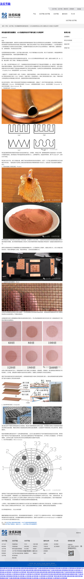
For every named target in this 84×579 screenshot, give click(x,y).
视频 (45, 553)
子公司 (73, 14)
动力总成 (35, 551)
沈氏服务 (46, 544)
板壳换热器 (14, 555)
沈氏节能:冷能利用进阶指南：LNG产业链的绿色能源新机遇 (21, 522)
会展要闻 (66, 36)
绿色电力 (35, 546)
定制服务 (71, 9)
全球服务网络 (47, 548)
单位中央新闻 (68, 40)
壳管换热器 (14, 546)
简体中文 (78, 532)
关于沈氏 (4, 544)
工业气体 (26, 553)
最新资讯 (66, 9)
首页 (3, 26)
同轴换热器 (14, 544)
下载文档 (46, 546)
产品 (34, 14)
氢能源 (34, 548)
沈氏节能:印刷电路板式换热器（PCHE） (21, 551)
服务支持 (64, 14)
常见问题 (43, 563)
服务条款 (53, 563)
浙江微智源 (56, 546)
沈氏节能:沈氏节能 (44, 14)
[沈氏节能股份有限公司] (11, 15)
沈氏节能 (5, 3)
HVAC (25, 544)
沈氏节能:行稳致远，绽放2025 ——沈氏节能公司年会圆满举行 (21, 524)
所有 (6, 26)
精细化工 (35, 553)
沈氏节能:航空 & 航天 (29, 551)
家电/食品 (26, 546)
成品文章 (66, 44)
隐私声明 (48, 563)
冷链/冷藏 (35, 544)
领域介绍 (66, 48)
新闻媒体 (4, 553)
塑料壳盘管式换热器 (17, 548)
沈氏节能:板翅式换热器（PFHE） (20, 553)
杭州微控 (56, 544)
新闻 (35, 563)
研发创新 (4, 551)
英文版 (79, 9)
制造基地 (4, 546)
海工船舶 (26, 548)
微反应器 (14, 557)
